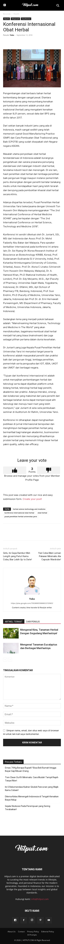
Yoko (12, 35)
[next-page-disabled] (10, 660)
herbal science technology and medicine (29, 509)
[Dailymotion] (15, 920)
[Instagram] (32, 920)
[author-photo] (32, 594)
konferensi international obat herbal (19, 513)
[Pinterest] (20, 42)
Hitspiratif (15, 19)
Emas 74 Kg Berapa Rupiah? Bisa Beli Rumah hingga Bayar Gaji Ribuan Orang (30, 769)
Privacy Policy (33, 931)
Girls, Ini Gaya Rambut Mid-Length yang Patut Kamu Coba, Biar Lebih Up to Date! (17, 556)
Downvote (48, 470)
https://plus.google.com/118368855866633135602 (32, 603)
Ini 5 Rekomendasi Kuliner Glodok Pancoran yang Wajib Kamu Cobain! (31, 788)
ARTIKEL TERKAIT (14, 621)
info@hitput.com (40, 899)
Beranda (7, 14)
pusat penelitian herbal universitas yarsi (21, 516)
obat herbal (42, 513)
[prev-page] (5, 660)
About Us (12, 931)
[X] (13, 42)
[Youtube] (49, 920)
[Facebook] (6, 42)
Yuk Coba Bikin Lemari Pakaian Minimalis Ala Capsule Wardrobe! (49, 556)
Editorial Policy (47, 931)
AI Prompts (32, 934)
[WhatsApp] (28, 42)
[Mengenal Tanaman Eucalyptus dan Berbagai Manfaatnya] (11, 648)
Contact (21, 931)
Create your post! (32, 499)
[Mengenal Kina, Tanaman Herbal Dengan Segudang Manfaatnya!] (11, 633)
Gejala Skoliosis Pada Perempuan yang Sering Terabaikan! (27, 808)
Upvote (14, 470)
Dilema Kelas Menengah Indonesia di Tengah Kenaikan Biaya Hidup (32, 798)
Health (16, 14)
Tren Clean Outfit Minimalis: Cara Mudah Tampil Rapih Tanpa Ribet (31, 779)
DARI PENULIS (33, 621)
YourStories (26, 19)
